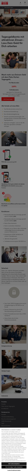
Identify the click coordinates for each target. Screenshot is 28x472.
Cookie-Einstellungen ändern (14, 470)
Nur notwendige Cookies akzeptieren (14, 467)
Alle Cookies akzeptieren (14, 463)
